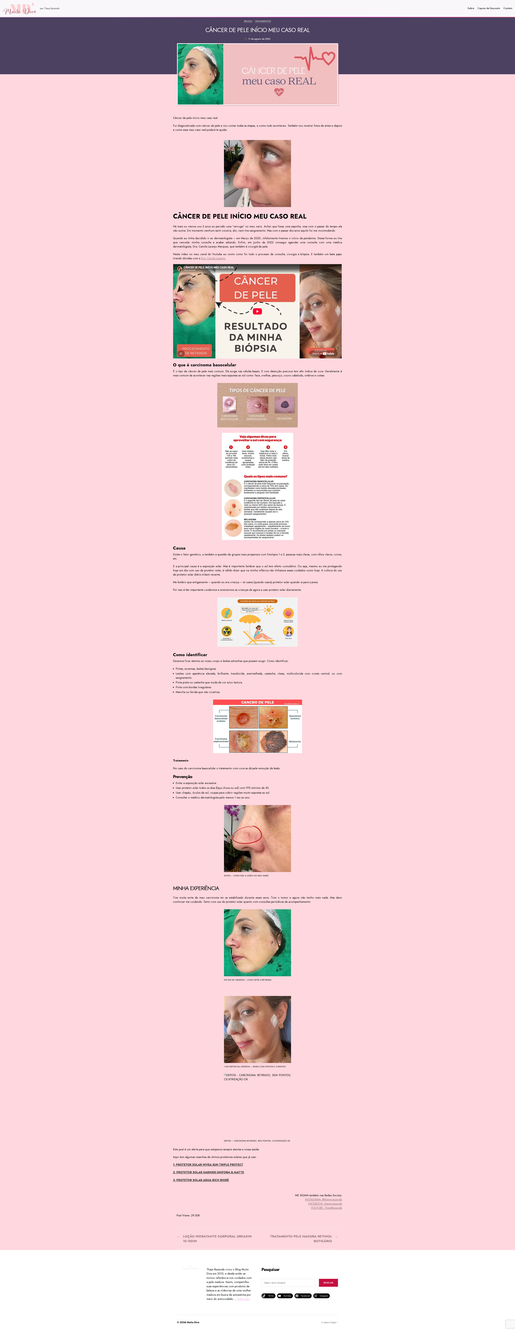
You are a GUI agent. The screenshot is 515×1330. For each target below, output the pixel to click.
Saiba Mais (243, 1299)
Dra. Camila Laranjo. (213, 258)
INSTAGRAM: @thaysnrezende (323, 1199)
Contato (507, 8)
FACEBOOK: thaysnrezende (325, 1204)
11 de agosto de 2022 (259, 38)
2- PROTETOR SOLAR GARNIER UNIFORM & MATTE (208, 1172)
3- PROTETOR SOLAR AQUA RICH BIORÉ (201, 1180)
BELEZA (248, 21)
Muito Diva (193, 1322)
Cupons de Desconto (489, 8)
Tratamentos (263, 21)
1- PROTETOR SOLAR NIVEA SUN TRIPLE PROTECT (208, 1165)
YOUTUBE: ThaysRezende (326, 1208)
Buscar (328, 1282)
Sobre (471, 8)
